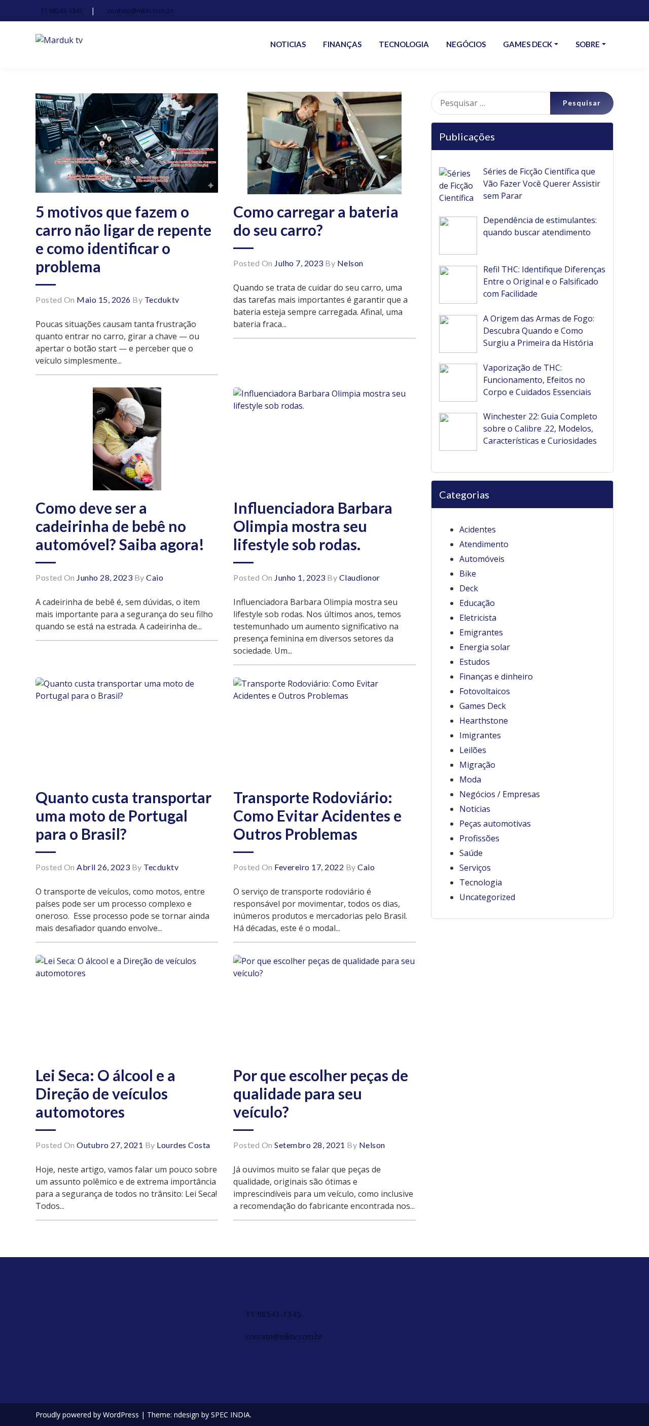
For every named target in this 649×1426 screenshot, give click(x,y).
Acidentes (477, 529)
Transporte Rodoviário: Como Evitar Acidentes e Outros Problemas (317, 815)
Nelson (350, 263)
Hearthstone (483, 720)
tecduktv (162, 299)
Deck (468, 588)
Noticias (474, 808)
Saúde (471, 853)
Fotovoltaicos (484, 691)
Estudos (474, 661)
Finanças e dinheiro (496, 676)
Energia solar (484, 647)
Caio (154, 577)
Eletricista (477, 617)
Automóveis (481, 558)
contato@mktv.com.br (140, 10)
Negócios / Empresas (499, 794)
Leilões (472, 750)
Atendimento (484, 544)
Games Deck (482, 705)
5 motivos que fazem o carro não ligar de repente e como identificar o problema (123, 238)
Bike (467, 573)
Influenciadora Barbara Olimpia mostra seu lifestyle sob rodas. (312, 525)
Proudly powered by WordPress (88, 1414)
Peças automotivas (495, 823)
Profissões (479, 838)
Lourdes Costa (183, 1145)
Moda (470, 779)
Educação (477, 603)
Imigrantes (480, 735)
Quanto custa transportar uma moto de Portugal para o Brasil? (123, 815)
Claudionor (359, 577)
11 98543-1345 (61, 10)
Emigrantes (481, 632)
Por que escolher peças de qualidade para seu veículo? (320, 1093)
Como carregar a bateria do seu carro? (316, 220)
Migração (477, 764)
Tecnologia (480, 882)
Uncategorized (487, 897)
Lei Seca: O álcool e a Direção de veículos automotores (105, 1093)
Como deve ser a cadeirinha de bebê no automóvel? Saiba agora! (119, 525)
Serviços (475, 867)
